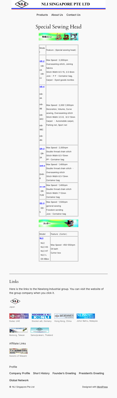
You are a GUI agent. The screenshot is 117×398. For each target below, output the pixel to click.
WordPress (102, 386)
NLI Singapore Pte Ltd (23, 386)
